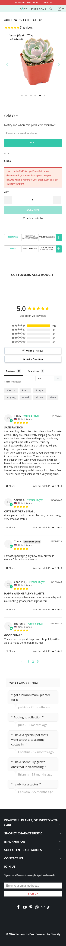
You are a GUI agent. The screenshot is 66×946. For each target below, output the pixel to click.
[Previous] (7, 64)
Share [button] (12, 485)
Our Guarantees (30, 248)
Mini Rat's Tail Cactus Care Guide (30, 237)
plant (25, 390)
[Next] (58, 64)
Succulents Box (24, 934)
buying (11, 397)
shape (39, 390)
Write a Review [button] (34, 350)
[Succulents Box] (33, 8)
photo (39, 397)
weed (25, 397)
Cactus (11, 390)
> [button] (45, 661)
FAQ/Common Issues (47, 237)
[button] (33, 218)
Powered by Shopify (48, 934)
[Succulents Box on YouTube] (24, 907)
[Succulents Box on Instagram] (37, 907)
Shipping (13, 248)
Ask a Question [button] (34, 359)
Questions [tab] (33, 371)
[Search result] (51, 8)
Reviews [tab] (10, 371)
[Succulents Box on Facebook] (18, 907)
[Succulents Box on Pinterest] (30, 907)
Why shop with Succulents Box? (47, 248)
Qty (6, 192)
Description (13, 237)
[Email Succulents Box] (43, 907)
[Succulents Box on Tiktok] (48, 908)
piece (53, 397)
